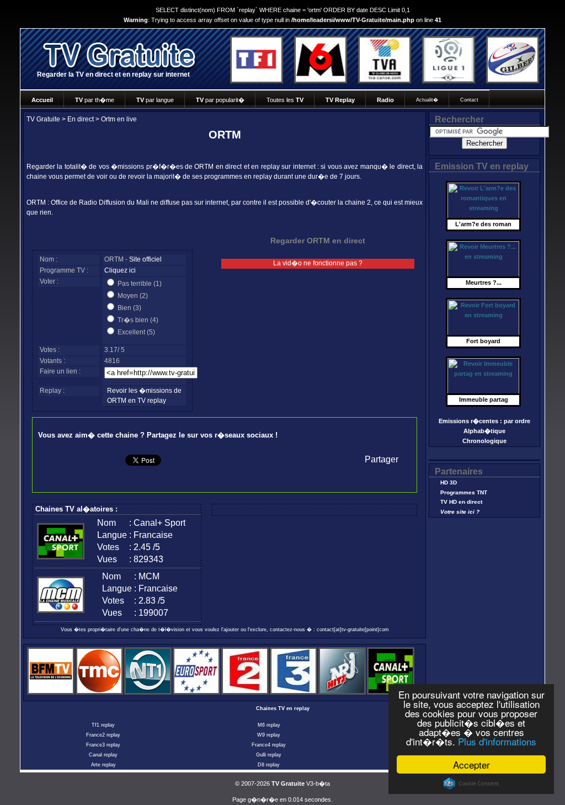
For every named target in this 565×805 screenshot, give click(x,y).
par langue (155, 100)
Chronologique (484, 441)
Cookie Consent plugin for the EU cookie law (471, 783)
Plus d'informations (497, 741)
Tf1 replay (103, 725)
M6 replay (269, 725)
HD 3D (448, 482)
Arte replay (103, 764)
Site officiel (145, 259)
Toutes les (284, 100)
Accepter (471, 764)
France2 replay (103, 735)
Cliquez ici (120, 270)
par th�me (94, 100)
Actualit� (427, 100)
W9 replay (268, 735)
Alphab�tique (484, 431)
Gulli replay (268, 755)
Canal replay (103, 755)
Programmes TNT (463, 492)
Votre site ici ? (459, 512)
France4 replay (269, 745)
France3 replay (103, 745)
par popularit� (220, 100)
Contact (469, 100)
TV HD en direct (461, 502)
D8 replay (269, 764)
